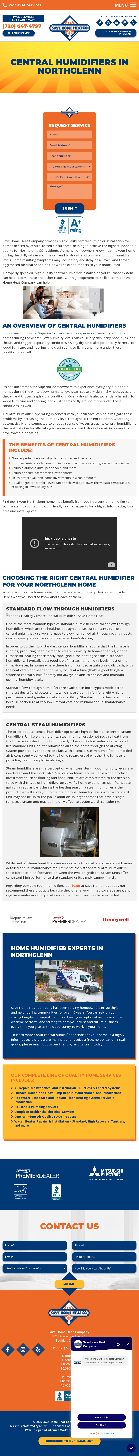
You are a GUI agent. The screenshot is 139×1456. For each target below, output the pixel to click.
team (76, 885)
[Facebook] (100, 22)
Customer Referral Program (118, 32)
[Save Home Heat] (69, 28)
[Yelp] (133, 22)
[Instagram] (125, 22)
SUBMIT (69, 1284)
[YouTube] (116, 22)
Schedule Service (19, 33)
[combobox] (69, 167)
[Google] (108, 22)
